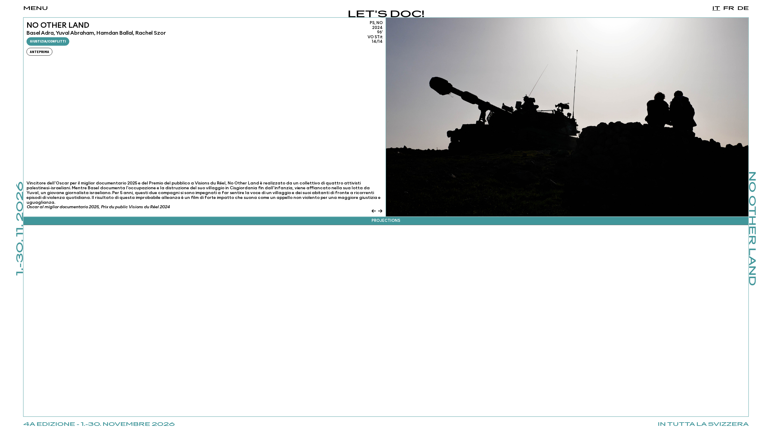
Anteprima (39, 52)
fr (728, 8)
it (716, 8)
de (743, 8)
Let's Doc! (386, 14)
